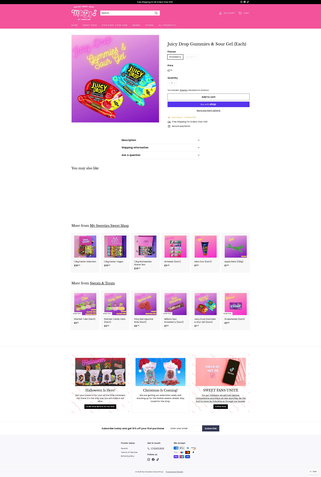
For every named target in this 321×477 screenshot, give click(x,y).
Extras (149, 25)
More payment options (208, 110)
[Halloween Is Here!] (100, 372)
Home (74, 25)
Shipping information (135, 147)
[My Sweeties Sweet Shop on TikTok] (157, 459)
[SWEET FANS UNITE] (221, 372)
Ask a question (131, 155)
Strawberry (175, 56)
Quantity (173, 77)
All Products (167, 25)
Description (129, 140)
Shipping (183, 90)
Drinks (136, 25)
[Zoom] (115, 78)
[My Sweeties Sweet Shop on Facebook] (153, 459)
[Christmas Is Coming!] (160, 372)
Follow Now (220, 406)
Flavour (172, 51)
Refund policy (127, 456)
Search (124, 448)
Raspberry (191, 56)
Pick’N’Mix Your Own (115, 25)
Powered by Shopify (174, 472)
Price (170, 65)
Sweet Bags (90, 25)
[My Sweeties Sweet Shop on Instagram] (148, 459)
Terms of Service (129, 452)
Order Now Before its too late (100, 406)
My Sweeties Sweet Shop (109, 226)
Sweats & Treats (102, 283)
